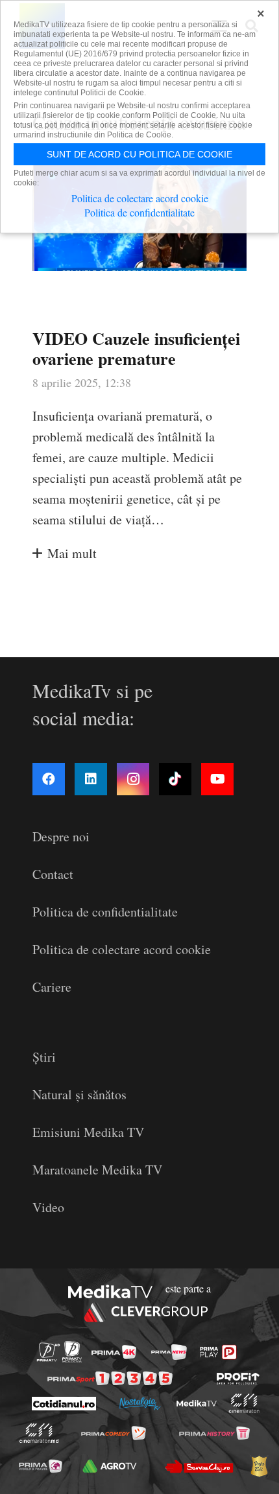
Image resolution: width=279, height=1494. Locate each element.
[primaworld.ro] (40, 1466)
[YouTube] (217, 779)
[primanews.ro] (169, 1352)
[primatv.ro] (48, 1351)
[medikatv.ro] (196, 1403)
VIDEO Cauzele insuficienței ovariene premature (136, 348)
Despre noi (61, 836)
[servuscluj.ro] (199, 1466)
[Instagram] (133, 779)
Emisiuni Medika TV (88, 1132)
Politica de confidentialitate (105, 911)
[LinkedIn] (91, 779)
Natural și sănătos (79, 1094)
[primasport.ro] (110, 1378)
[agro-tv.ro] (110, 1466)
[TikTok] (175, 779)
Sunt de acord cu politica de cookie (139, 154)
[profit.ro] (238, 1378)
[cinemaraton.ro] (243, 1403)
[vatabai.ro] (259, 1466)
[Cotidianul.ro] (63, 1403)
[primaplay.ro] (218, 1352)
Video (48, 1207)
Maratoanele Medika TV (97, 1169)
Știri (44, 1057)
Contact (52, 874)
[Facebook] (48, 779)
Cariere (51, 987)
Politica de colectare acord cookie (121, 949)
